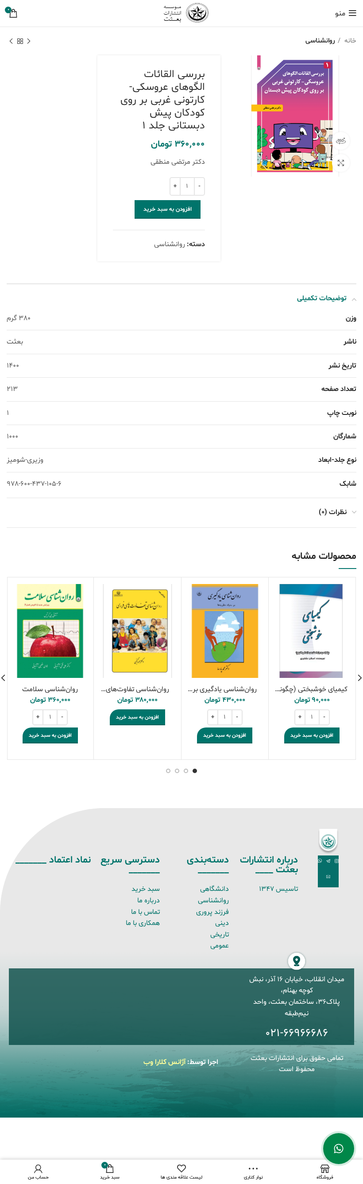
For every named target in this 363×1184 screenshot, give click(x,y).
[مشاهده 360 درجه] (341, 141)
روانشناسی (320, 41)
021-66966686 (296, 1033)
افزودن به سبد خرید (167, 209)
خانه (349, 41)
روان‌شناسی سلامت (50, 689)
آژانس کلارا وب (164, 1062)
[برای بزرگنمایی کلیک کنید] (341, 163)
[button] (312, 735)
